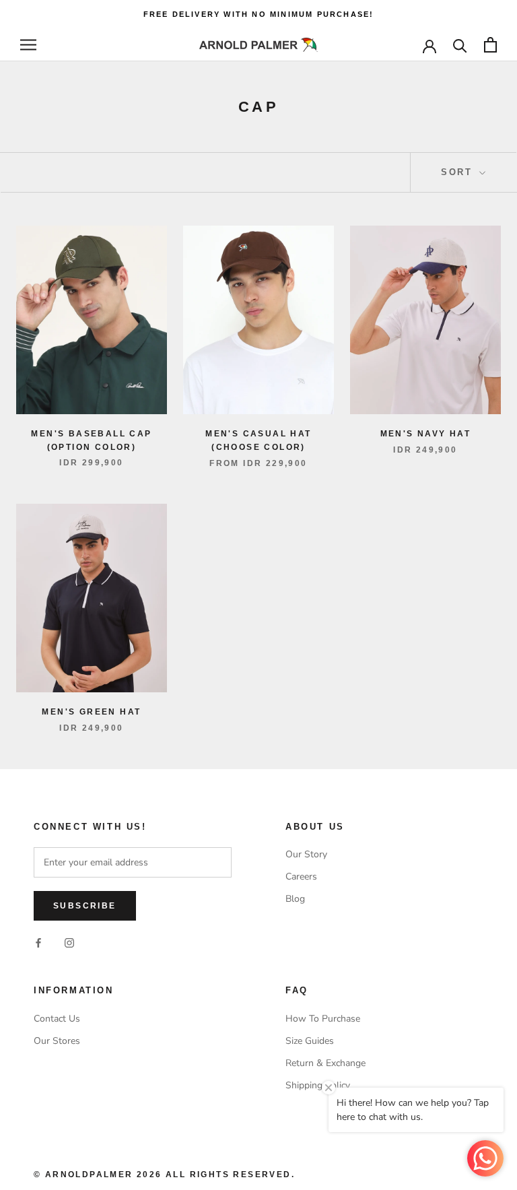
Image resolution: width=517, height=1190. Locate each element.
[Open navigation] (28, 45)
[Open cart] (490, 45)
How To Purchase (322, 1018)
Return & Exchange (325, 1063)
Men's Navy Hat (425, 433)
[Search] (460, 45)
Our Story (306, 854)
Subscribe (84, 906)
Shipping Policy (317, 1085)
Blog (295, 898)
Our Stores (57, 1040)
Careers (301, 876)
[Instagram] (69, 942)
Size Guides (309, 1040)
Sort (459, 172)
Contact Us (57, 1018)
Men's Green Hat (91, 712)
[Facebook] (38, 942)
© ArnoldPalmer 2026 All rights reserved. (164, 1174)
